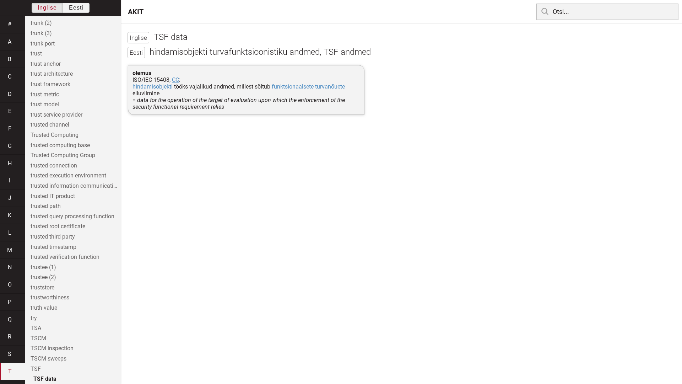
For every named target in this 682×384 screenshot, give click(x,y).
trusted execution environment (68, 175)
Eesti (76, 8)
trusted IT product (53, 196)
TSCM (38, 338)
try (34, 318)
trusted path (46, 206)
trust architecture (52, 73)
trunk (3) (41, 33)
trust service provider (56, 114)
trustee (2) (43, 277)
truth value (44, 307)
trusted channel (50, 124)
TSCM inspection (52, 348)
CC (175, 79)
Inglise (47, 8)
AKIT (136, 11)
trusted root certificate (58, 226)
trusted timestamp (53, 247)
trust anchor (46, 63)
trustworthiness (50, 297)
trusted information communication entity (76, 185)
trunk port (43, 43)
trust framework (50, 84)
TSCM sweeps (48, 358)
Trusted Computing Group (63, 155)
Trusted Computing (55, 135)
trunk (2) (41, 23)
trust (36, 53)
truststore (42, 287)
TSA (36, 328)
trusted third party (53, 236)
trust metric (45, 94)
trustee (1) (43, 267)
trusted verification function (65, 257)
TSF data (44, 378)
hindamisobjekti (152, 86)
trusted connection (54, 165)
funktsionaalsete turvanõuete (308, 86)
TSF (36, 369)
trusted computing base (60, 145)
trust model (45, 104)
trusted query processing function (72, 216)
